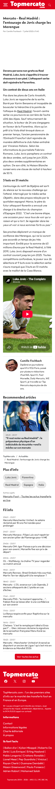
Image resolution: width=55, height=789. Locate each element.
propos (9, 735)
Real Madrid (24, 111)
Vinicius (41, 759)
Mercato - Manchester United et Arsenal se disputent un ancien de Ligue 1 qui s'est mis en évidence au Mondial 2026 (27, 645)
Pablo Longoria (12, 755)
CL (36, 780)
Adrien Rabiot (11, 770)
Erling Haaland (35, 751)
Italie (41, 484)
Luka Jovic (11, 477)
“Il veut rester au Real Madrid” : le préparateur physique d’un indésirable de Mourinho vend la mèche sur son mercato (24, 442)
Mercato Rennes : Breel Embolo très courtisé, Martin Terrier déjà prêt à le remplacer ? (27, 574)
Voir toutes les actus (27, 656)
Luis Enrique (18, 751)
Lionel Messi (10, 759)
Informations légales (15, 727)
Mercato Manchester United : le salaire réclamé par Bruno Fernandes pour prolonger (24, 523)
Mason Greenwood (14, 767)
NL (47, 780)
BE (43, 780)
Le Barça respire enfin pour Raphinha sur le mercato (26, 615)
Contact (7, 723)
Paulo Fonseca (35, 767)
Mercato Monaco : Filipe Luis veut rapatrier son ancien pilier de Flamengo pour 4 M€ (26, 536)
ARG (31, 780)
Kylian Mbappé (27, 747)
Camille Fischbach (31, 360)
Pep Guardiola (27, 759)
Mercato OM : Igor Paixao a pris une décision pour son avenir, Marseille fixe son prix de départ (27, 549)
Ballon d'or (10, 747)
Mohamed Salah (30, 770)
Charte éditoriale (13, 731)
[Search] (49, 5)
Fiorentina (27, 477)
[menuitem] (49, 5)
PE (39, 780)
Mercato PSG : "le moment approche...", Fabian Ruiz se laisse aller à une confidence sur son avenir (26, 602)
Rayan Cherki (11, 763)
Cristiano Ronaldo (33, 755)
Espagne (28, 484)
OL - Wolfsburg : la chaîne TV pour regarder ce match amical (26, 562)
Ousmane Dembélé (32, 763)
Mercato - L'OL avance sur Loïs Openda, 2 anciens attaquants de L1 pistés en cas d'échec (25, 587)
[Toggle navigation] (5, 4)
